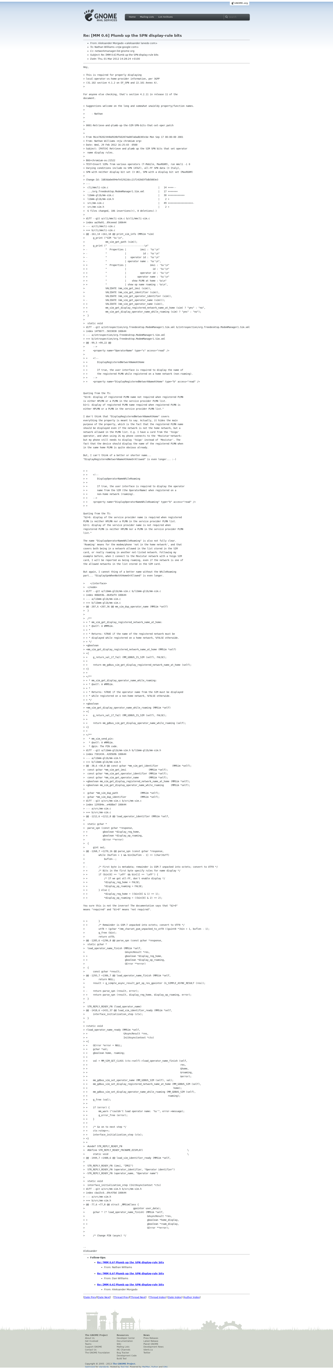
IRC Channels (123, 1350)
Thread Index (157, 1297)
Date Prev (90, 1297)
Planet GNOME (150, 1344)
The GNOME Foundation (97, 1352)
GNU (165, 1367)
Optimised (90, 1367)
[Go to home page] (106, 22)
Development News (153, 1347)
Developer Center (126, 1338)
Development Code (126, 1355)
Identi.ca (148, 1350)
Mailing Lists (147, 17)
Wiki (119, 1344)
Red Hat (125, 1367)
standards (104, 1367)
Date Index (174, 1297)
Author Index (192, 1297)
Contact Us (90, 1350)
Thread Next (138, 1297)
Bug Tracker (123, 1352)
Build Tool (121, 1358)
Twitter (146, 1352)
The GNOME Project (96, 1335)
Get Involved (91, 1341)
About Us (90, 1338)
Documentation (125, 1341)
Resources (123, 1335)
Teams (88, 1344)
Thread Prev (121, 1297)
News (146, 1335)
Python (154, 1367)
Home (132, 17)
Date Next (104, 1297)
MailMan (146, 1367)
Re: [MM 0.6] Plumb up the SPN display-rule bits (130, 1262)
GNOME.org (241, 3)
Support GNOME (93, 1347)
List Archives (165, 17)
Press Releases (150, 1338)
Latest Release (150, 1341)
